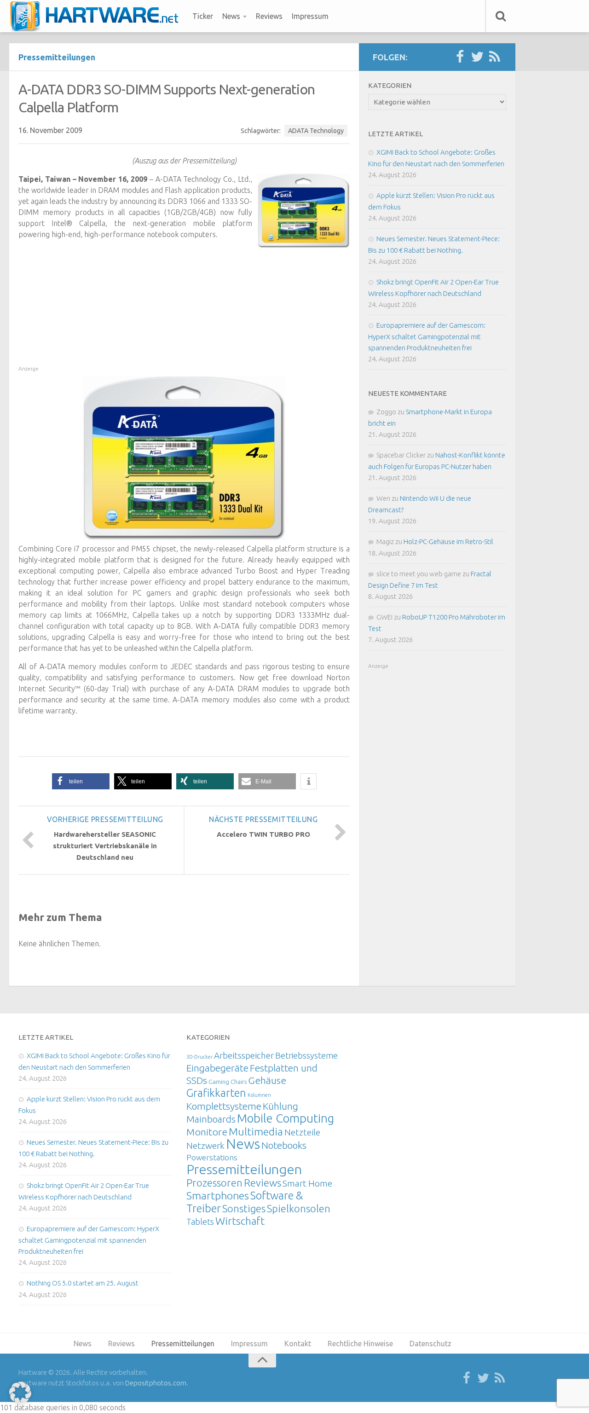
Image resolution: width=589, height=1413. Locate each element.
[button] (81, 781)
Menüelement (97, 16)
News (231, 16)
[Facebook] (460, 57)
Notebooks (283, 1145)
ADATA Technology (316, 130)
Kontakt (297, 1343)
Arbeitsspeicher (244, 1055)
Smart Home (307, 1183)
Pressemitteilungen (56, 57)
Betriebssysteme (306, 1055)
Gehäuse (267, 1080)
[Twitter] (477, 57)
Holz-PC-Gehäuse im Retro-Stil (448, 541)
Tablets (200, 1221)
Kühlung (280, 1106)
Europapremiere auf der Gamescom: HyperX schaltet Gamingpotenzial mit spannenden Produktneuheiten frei (426, 336)
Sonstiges (244, 1208)
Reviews (269, 16)
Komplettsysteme (223, 1106)
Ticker (202, 16)
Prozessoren (214, 1182)
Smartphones (217, 1195)
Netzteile (302, 1132)
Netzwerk (205, 1146)
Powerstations (211, 1157)
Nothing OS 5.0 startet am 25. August (83, 1283)
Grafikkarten (216, 1093)
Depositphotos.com (155, 1383)
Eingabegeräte (217, 1068)
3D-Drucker (199, 1057)
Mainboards (211, 1119)
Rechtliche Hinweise (360, 1343)
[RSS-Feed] (495, 57)
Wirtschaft (240, 1221)
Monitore (206, 1131)
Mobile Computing (285, 1118)
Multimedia (256, 1131)
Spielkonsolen (298, 1208)
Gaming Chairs (227, 1081)
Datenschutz (430, 1343)
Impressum (310, 16)
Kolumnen (259, 1095)
